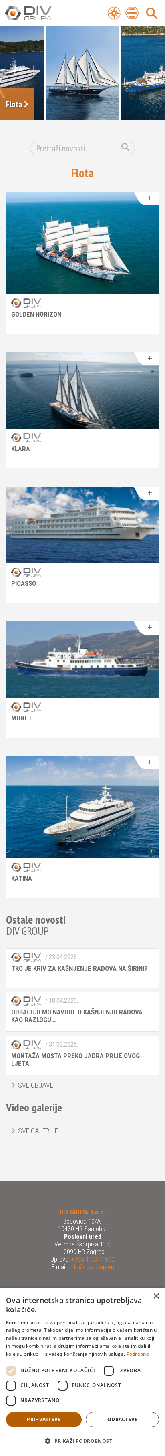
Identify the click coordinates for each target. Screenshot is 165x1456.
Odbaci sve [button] (122, 1419)
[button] (82, 1441)
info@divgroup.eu (91, 1267)
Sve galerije (38, 1131)
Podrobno (138, 1354)
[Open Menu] (114, 13)
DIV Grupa (38, 13)
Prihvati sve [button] (44, 1419)
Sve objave (35, 1085)
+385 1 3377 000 (92, 1259)
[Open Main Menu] (132, 13)
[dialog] (82, 1372)
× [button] (156, 1296)
